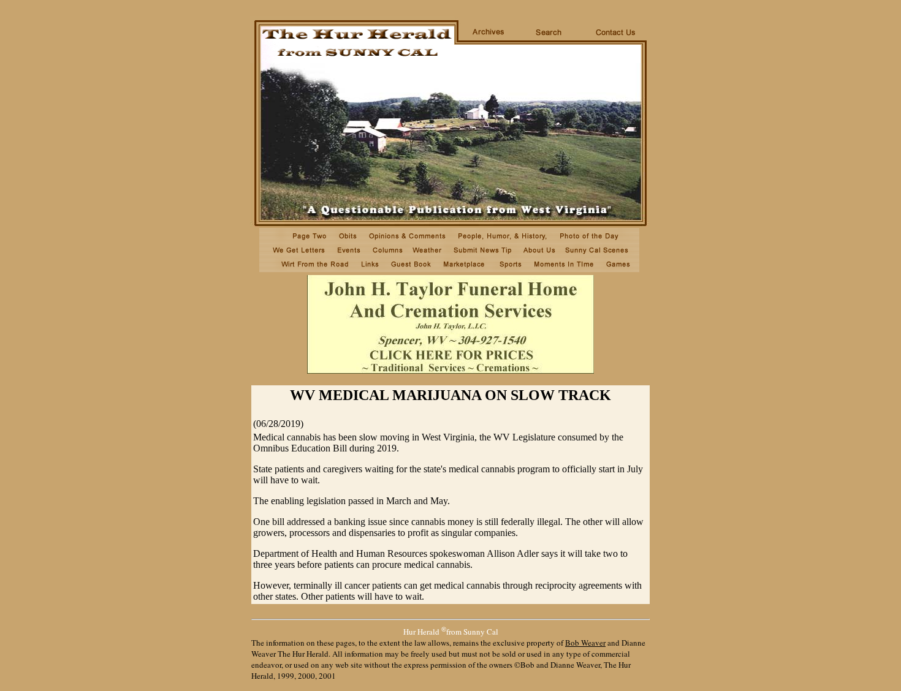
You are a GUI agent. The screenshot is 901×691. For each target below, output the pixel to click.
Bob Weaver (585, 642)
